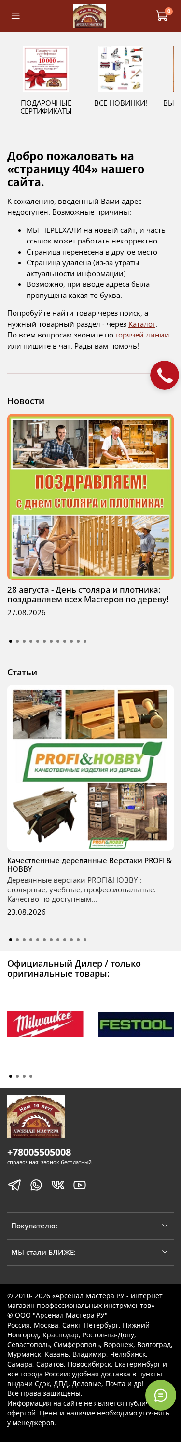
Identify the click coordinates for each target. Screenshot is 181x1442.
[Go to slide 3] (24, 641)
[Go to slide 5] (37, 641)
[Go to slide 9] (64, 641)
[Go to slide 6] (44, 641)
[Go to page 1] (10, 1076)
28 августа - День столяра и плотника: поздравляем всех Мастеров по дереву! (88, 594)
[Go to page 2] (17, 1076)
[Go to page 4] (30, 1076)
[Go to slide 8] (57, 641)
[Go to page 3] (24, 1076)
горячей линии (142, 334)
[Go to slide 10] (71, 641)
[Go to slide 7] (51, 641)
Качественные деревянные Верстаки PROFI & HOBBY (89, 864)
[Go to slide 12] (85, 641)
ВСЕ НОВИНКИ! (120, 103)
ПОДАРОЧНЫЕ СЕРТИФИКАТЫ (46, 107)
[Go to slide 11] (78, 641)
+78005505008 (39, 1152)
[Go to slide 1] (10, 641)
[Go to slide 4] (30, 641)
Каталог (141, 324)
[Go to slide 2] (17, 641)
